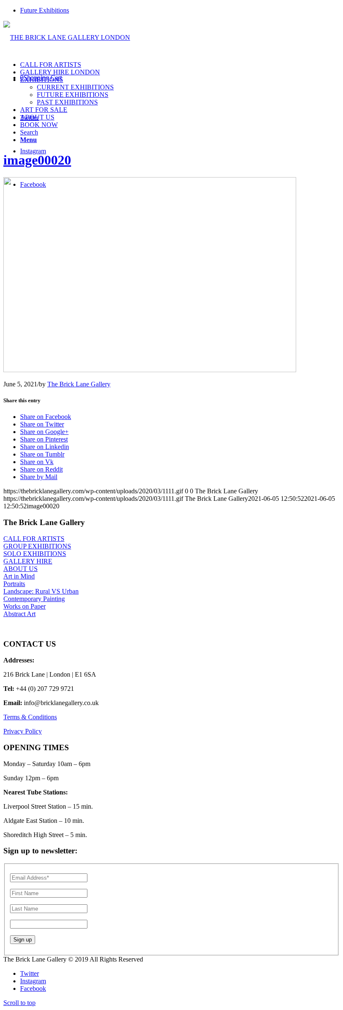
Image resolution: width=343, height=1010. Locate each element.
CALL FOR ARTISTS (33, 538)
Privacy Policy (22, 731)
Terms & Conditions (30, 717)
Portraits (14, 583)
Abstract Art (19, 613)
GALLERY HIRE (27, 561)
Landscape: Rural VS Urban (41, 591)
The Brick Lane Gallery (78, 384)
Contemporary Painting (34, 598)
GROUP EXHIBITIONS (37, 546)
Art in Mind (19, 576)
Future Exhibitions (44, 10)
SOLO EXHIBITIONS (34, 553)
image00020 (37, 159)
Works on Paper (24, 606)
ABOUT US (20, 568)
